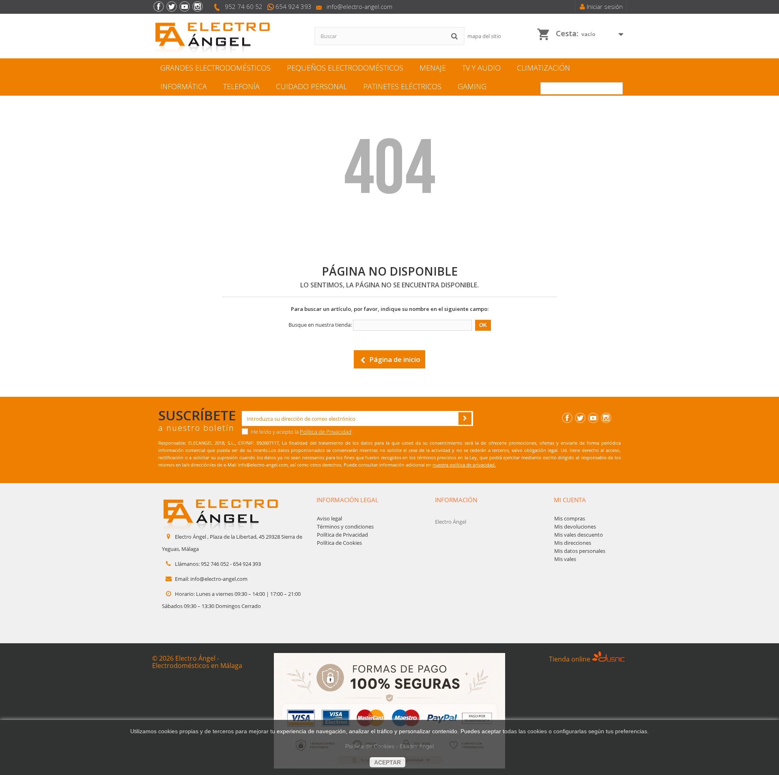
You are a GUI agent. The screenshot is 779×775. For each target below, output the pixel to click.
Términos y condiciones (345, 526)
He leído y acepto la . (302, 431)
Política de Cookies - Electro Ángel (389, 746)
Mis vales (565, 559)
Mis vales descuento (578, 534)
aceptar (387, 762)
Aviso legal (329, 518)
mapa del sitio (484, 36)
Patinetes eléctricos (402, 86)
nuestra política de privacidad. (464, 465)
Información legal (347, 500)
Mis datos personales (579, 550)
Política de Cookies (339, 542)
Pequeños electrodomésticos (345, 68)
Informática (183, 86)
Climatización (543, 68)
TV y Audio (481, 68)
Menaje (433, 68)
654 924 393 (293, 6)
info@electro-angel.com (359, 6)
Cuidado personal (311, 86)
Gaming (472, 86)
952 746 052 (215, 563)
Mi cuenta (570, 500)
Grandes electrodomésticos (215, 68)
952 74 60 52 (244, 6)
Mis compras (569, 518)
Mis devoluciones (575, 526)
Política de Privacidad (325, 431)
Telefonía (241, 86)
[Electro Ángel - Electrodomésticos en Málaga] (227, 36)
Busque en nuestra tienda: (320, 324)
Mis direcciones (572, 542)
